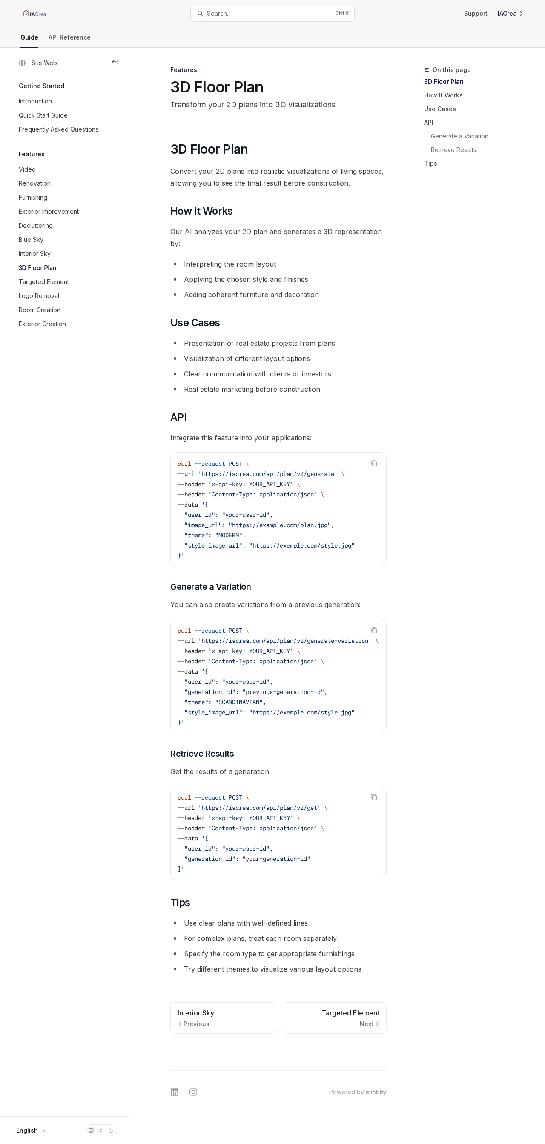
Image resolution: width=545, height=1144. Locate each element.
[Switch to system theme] (91, 1130)
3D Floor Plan (444, 81)
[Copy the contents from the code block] (373, 463)
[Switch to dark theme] (110, 1130)
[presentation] (278, 510)
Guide (29, 37)
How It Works (443, 95)
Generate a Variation (459, 136)
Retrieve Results (453, 149)
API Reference (70, 37)
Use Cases (440, 108)
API (428, 122)
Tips (430, 163)
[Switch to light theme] (101, 1130)
